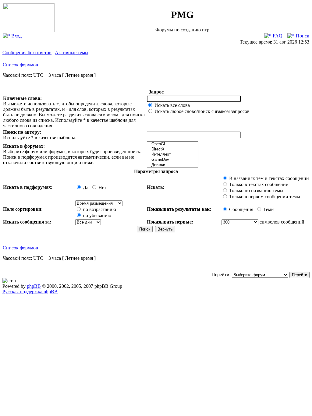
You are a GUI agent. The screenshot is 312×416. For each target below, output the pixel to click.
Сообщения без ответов (26, 52)
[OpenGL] (172, 144)
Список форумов (20, 64)
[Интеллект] (172, 154)
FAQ (276, 35)
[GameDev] (172, 159)
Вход (16, 35)
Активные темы (71, 52)
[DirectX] (172, 149)
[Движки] (172, 164)
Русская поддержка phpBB (30, 291)
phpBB (34, 286)
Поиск (302, 35)
